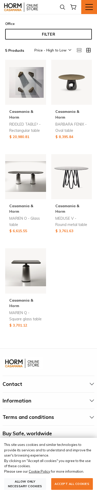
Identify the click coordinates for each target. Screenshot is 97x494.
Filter (48, 34)
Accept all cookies (72, 484)
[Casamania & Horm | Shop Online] (22, 7)
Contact (12, 384)
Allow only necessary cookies (25, 484)
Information (17, 401)
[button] (52, 50)
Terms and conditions (28, 417)
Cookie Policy (39, 471)
